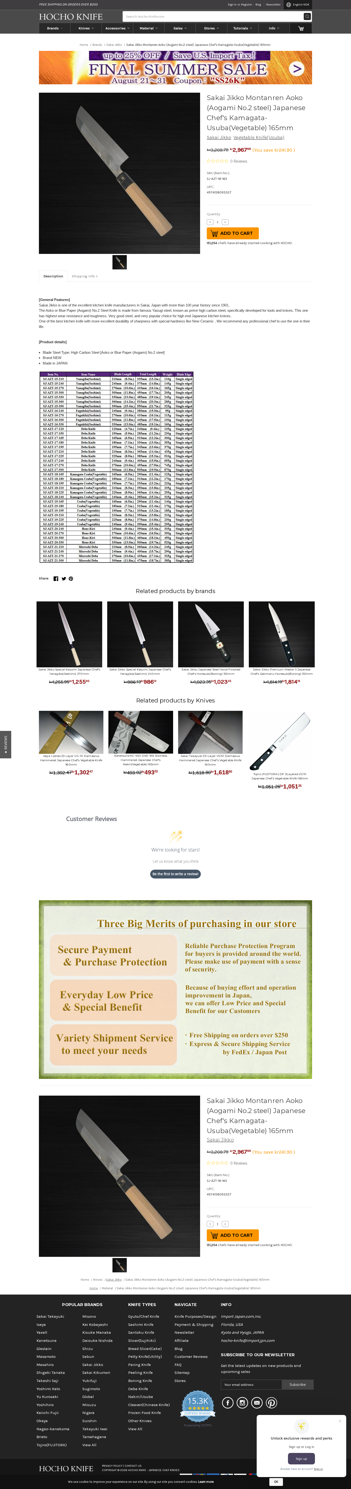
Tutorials (241, 28)
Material (147, 28)
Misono (89, 1316)
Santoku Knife (141, 1332)
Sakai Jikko (219, 137)
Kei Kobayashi (95, 1324)
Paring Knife (139, 1364)
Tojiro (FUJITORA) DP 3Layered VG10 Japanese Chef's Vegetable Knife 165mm (279, 776)
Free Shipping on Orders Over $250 (68, 4)
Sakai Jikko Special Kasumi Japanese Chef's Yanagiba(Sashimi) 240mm (140, 671)
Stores (209, 28)
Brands (53, 28)
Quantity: (214, 214)
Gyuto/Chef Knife (143, 1316)
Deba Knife (138, 1389)
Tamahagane (94, 1437)
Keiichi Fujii (48, 1412)
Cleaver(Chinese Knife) (149, 1405)
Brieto (42, 1437)
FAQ (178, 1364)
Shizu (87, 1348)
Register (246, 4)
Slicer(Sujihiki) (142, 1340)
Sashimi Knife (141, 1324)
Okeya (42, 1421)
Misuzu (89, 1405)
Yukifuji (89, 1380)
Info (272, 28)
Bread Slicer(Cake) (145, 1348)
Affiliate (182, 1340)
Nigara (88, 1412)
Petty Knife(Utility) (145, 1356)
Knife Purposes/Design (196, 1316)
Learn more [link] (206, 1482)
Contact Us (133, 1466)
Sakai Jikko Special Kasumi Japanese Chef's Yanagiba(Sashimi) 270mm (69, 671)
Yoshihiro (45, 1405)
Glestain (44, 1348)
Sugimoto (91, 1389)
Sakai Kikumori (96, 1372)
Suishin (89, 1421)
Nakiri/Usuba (140, 1396)
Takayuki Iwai (94, 1429)
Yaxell (42, 1332)
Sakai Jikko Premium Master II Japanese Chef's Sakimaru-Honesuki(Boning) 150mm (281, 671)
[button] (5, 744)
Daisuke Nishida (97, 1340)
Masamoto (46, 1356)
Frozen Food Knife (144, 1412)
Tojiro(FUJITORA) (52, 1445)
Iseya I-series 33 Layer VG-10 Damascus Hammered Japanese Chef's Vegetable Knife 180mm (71, 760)
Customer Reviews (191, 1356)
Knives (84, 28)
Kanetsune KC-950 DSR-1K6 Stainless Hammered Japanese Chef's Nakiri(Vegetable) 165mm (140, 760)
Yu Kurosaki (47, 1396)
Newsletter (273, 4)
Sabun (88, 1356)
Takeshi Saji (47, 1380)
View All (89, 1445)
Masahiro (45, 1364)
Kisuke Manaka (96, 1332)
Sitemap (182, 1372)
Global (88, 1396)
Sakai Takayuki (50, 1316)
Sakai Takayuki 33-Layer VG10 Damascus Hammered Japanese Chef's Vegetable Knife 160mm (210, 760)
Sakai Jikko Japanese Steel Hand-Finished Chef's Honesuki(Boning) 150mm (210, 671)
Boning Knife (140, 1380)
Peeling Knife (140, 1372)
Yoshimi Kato (48, 1389)
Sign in (232, 4)
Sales (178, 28)
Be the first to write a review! (175, 874)
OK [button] (276, 1482)
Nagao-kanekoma (53, 1429)
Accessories (116, 28)
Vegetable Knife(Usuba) (259, 137)
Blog (258, 4)
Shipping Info (83, 276)
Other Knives (140, 1421)
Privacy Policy (112, 1466)
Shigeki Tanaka (51, 1372)
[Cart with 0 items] (301, 28)
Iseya (41, 1324)
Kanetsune (47, 1340)
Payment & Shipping (194, 1324)
